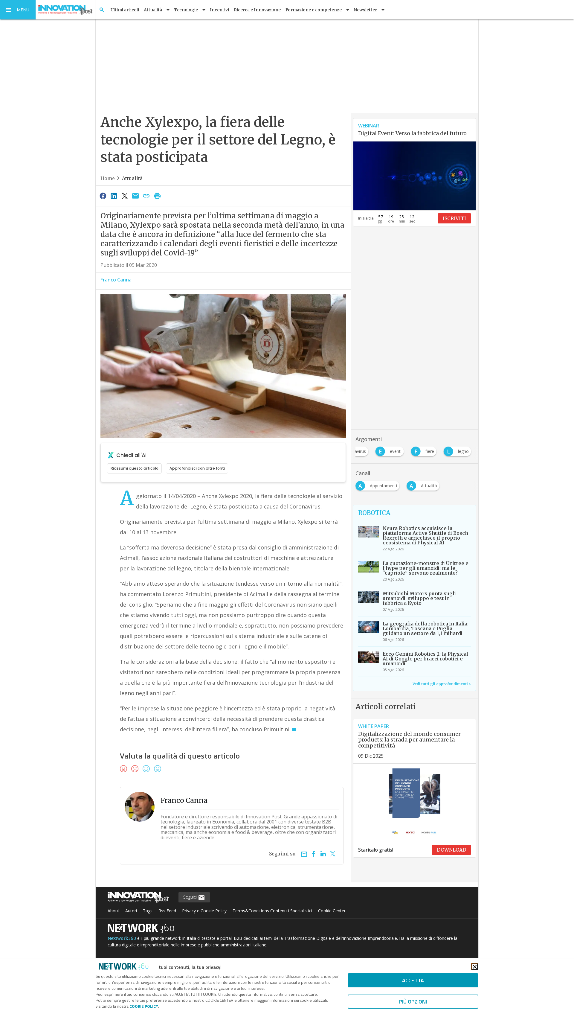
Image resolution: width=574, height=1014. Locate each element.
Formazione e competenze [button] (314, 10)
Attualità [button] (153, 10)
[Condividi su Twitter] (124, 195)
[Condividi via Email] (135, 195)
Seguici (190, 897)
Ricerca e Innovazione (257, 10)
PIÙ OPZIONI (413, 1002)
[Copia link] (146, 195)
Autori (131, 910)
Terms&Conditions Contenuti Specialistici (272, 910)
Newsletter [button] (365, 10)
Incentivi (219, 10)
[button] (18, 9)
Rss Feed (167, 910)
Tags (147, 910)
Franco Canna (116, 279)
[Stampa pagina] (157, 195)
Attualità (132, 178)
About (113, 910)
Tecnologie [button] (186, 10)
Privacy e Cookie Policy (204, 910)
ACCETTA (413, 980)
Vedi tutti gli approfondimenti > (442, 684)
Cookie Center (332, 910)
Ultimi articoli (125, 10)
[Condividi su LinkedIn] (113, 195)
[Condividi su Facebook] (103, 195)
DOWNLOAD (451, 850)
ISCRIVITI (454, 218)
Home (107, 178)
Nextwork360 (122, 938)
